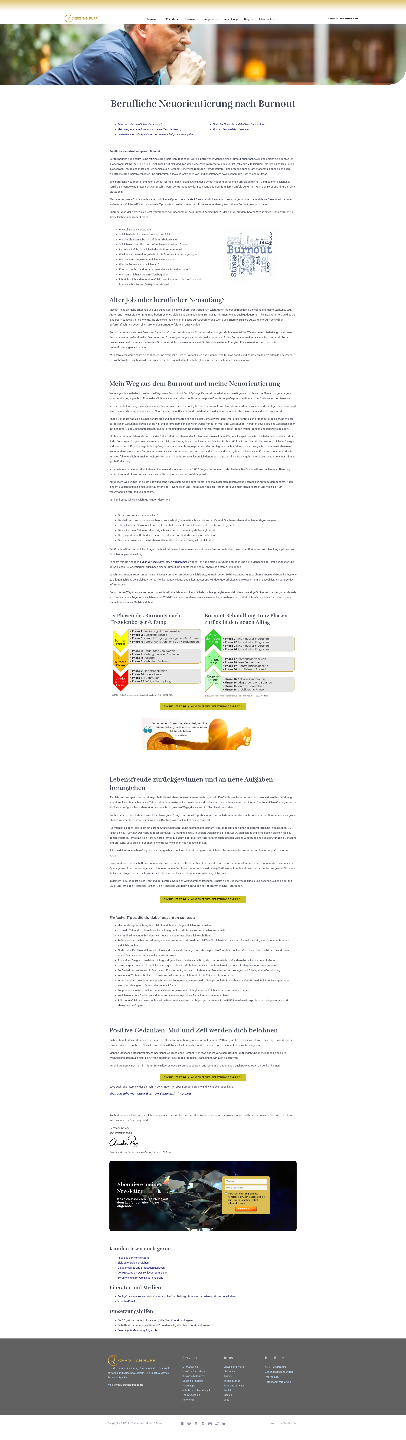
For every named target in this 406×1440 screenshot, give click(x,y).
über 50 (146, 561)
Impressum (272, 1376)
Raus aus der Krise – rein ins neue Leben (211, 1296)
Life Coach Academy (194, 1371)
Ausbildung (231, 19)
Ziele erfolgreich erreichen (133, 1262)
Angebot (209, 19)
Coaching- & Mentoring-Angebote (137, 1330)
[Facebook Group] (189, 1423)
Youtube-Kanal (126, 1301)
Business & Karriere (193, 1376)
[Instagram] (196, 1423)
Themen (190, 19)
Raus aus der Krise (234, 1385)
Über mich (265, 19)
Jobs (226, 1399)
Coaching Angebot (192, 1380)
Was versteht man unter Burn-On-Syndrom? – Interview (150, 1093)
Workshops (188, 1385)
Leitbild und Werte (234, 1366)
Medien (228, 1394)
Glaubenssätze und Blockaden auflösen (141, 1267)
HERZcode (169, 19)
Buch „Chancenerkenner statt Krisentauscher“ (145, 1296)
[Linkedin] (203, 1423)
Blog (247, 19)
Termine (151, 19)
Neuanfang (179, 561)
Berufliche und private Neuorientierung (140, 1277)
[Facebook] (182, 1423)
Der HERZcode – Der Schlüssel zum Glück (142, 1272)
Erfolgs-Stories (232, 1380)
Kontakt (176, 1320)
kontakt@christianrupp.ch (128, 1384)
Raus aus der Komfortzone (134, 1257)
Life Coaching (190, 1366)
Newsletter (188, 1399)
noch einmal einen (161, 561)
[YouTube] (224, 1423)
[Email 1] (210, 1423)
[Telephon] (217, 1423)
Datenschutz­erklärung (278, 1381)
